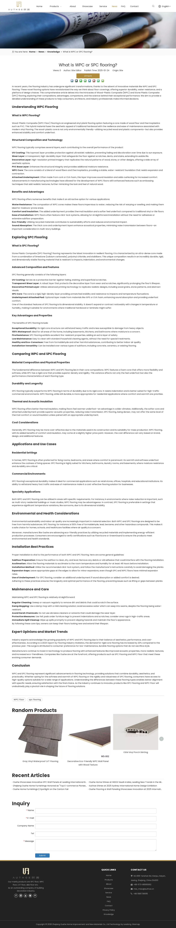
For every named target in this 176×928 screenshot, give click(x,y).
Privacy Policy (109, 910)
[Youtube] (25, 896)
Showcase (108, 888)
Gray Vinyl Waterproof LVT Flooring (40, 761)
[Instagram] (30, 896)
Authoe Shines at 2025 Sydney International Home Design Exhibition (123, 785)
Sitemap (136, 924)
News (108, 897)
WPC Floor (44, 123)
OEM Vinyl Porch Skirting (135, 752)
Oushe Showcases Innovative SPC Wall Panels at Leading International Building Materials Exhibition (50, 782)
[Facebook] (16, 896)
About (108, 884)
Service (108, 892)
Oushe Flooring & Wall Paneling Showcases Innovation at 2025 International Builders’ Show (126, 789)
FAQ (109, 901)
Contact (108, 905)
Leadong (127, 924)
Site (121, 70)
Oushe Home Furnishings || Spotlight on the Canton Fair (41, 789)
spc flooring (35, 699)
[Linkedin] (21, 896)
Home (108, 875)
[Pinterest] (35, 896)
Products (109, 879)
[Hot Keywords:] (153, 6)
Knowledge (109, 914)
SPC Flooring (44, 253)
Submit (42, 855)
